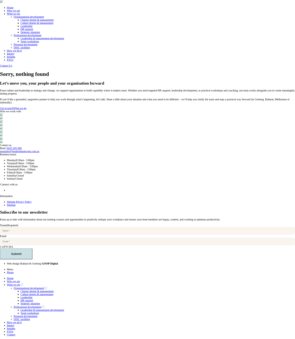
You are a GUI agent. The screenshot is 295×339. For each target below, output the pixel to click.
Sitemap (11, 205)
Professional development (27, 35)
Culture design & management (36, 23)
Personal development (25, 44)
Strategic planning (30, 32)
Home (10, 7)
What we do (13, 13)
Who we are (13, 10)
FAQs (10, 59)
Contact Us (6, 65)
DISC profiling (22, 47)
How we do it (14, 50)
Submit (16, 254)
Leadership (26, 26)
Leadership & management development (42, 38)
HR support (26, 29)
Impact (10, 53)
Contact (11, 334)
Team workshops (29, 41)
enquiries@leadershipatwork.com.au (19, 151)
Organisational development (29, 16)
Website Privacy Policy (19, 201)
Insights (11, 56)
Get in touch (6, 108)
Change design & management (37, 19)
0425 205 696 (14, 148)
